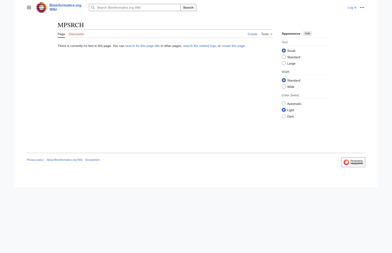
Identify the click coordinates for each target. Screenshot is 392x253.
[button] (29, 7)
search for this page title (142, 46)
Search (188, 7)
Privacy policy (35, 159)
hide (307, 33)
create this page (233, 46)
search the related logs (199, 46)
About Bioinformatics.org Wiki (65, 159)
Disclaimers (92, 159)
